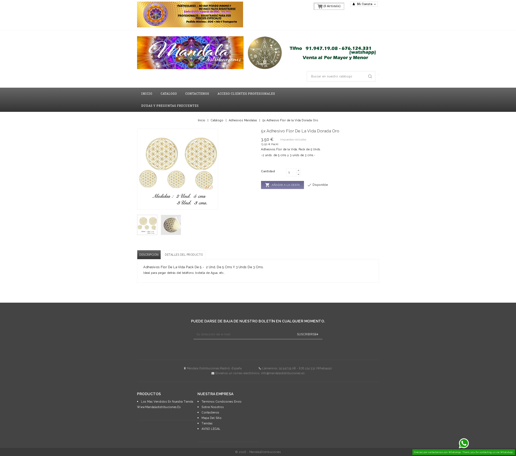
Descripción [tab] (149, 254)
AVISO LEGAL (211, 428)
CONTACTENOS (197, 94)
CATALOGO (169, 94)
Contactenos (210, 412)
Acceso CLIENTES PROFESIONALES (246, 94)
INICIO (146, 94)
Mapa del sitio (211, 418)
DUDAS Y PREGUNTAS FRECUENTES (170, 106)
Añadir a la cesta (282, 185)
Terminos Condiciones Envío (221, 401)
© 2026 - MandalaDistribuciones (258, 452)
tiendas (207, 423)
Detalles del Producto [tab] (184, 254)
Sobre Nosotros (212, 407)
